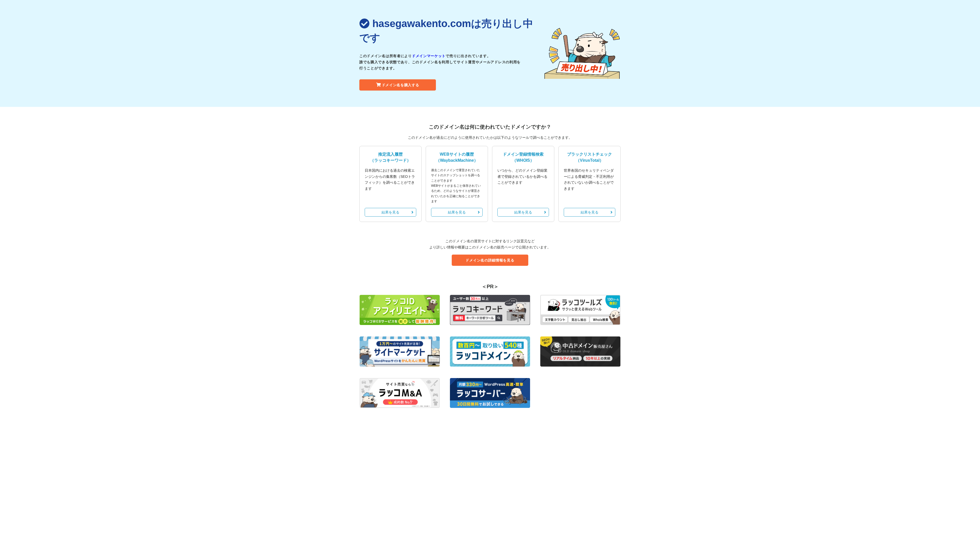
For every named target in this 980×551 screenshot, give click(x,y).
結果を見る (390, 212)
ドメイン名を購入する (400, 85)
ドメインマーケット (429, 56)
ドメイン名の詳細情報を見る (489, 260)
